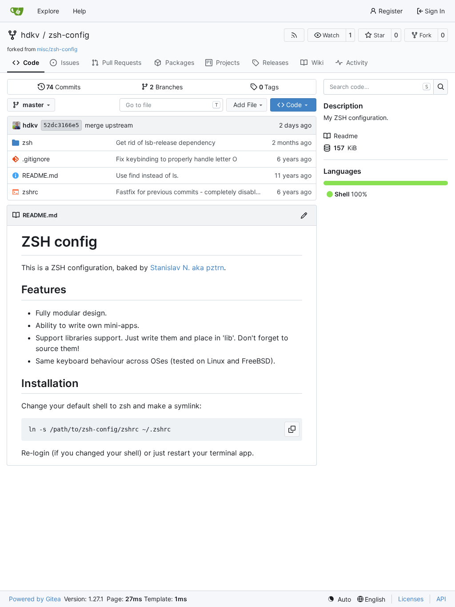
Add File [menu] (245, 104)
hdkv (30, 35)
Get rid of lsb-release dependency (166, 142)
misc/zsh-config (57, 49)
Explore (48, 11)
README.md (40, 175)
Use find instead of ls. (147, 175)
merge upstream (109, 125)
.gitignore (36, 159)
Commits (63, 87)
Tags (269, 87)
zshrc (30, 192)
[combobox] (171, 105)
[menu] (339, 599)
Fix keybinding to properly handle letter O (176, 159)
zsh (27, 142)
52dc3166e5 (61, 125)
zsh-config (68, 35)
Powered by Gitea (35, 599)
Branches (166, 87)
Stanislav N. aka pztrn (187, 267)
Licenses (410, 599)
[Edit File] (304, 215)
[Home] (16, 11)
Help (79, 11)
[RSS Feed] (294, 35)
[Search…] (440, 87)
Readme (346, 136)
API (441, 599)
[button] (326, 35)
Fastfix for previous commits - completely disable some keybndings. (215, 192)
